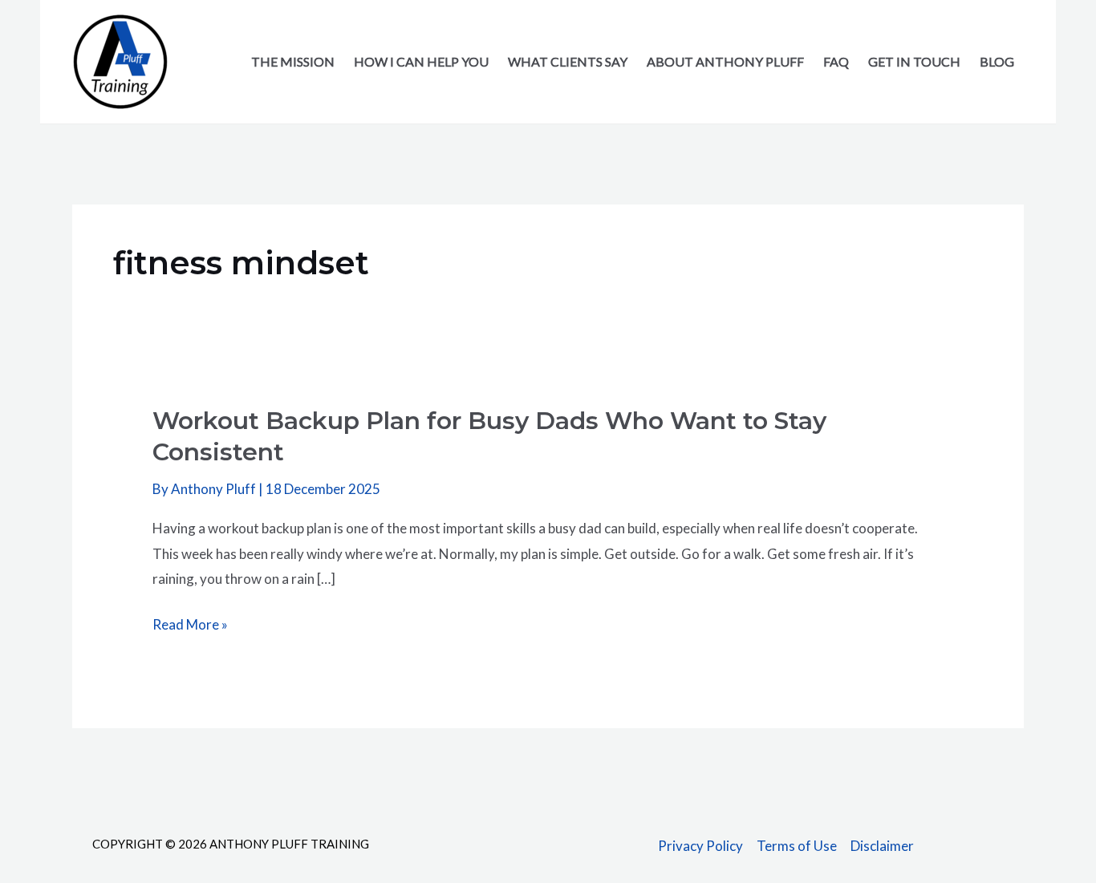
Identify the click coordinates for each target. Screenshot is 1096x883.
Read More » (190, 626)
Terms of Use (797, 845)
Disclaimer (882, 845)
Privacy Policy (700, 845)
